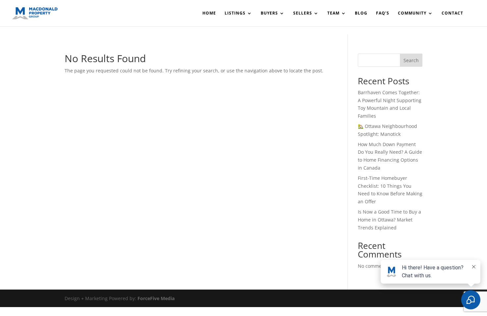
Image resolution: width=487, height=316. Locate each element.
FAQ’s (382, 13)
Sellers (302, 13)
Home (209, 13)
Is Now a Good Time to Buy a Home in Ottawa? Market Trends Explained (389, 220)
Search (411, 60)
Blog (361, 13)
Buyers (269, 13)
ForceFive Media (156, 298)
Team (333, 13)
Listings (235, 13)
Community (412, 13)
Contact (452, 13)
